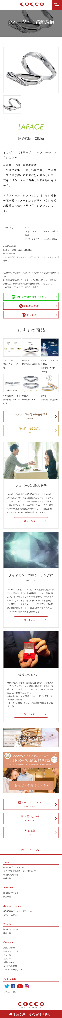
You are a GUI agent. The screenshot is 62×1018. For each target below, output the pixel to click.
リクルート (8, 958)
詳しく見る (29, 520)
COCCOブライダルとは (13, 867)
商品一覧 (7, 878)
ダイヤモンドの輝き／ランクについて (19, 870)
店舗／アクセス (10, 947)
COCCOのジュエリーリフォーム (17, 911)
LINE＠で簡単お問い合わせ (31, 297)
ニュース (7, 955)
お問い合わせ (9, 962)
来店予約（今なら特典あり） (33, 1014)
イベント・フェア (11, 951)
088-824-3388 (31, 306)
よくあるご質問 (10, 965)
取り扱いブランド (11, 874)
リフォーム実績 (10, 914)
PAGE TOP (27, 850)
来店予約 (31, 315)
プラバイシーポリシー (12, 969)
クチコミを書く (10, 991)
